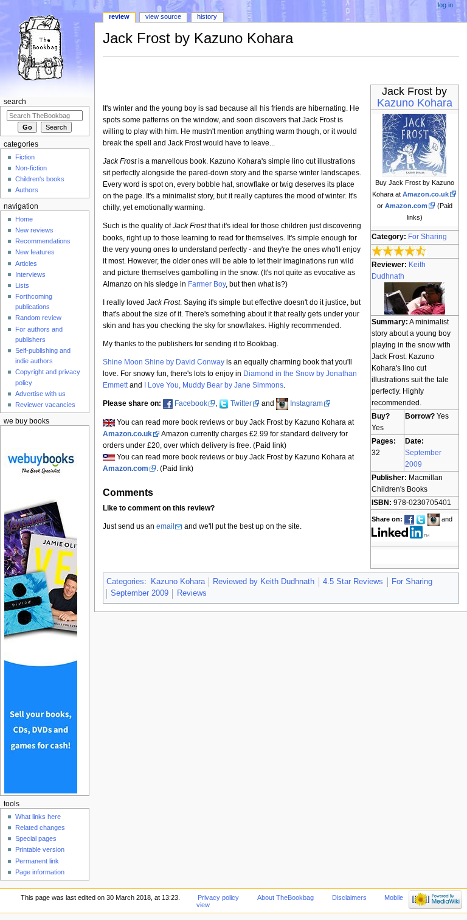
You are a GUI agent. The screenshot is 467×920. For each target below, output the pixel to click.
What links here (38, 816)
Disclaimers (349, 897)
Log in (445, 5)
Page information (39, 872)
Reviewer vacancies (45, 404)
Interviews (30, 274)
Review (119, 16)
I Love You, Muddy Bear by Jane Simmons (213, 385)
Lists (22, 285)
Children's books (39, 179)
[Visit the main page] (47, 47)
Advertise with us (40, 393)
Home (24, 219)
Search (15, 101)
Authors (26, 189)
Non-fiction (31, 168)
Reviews (192, 593)
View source (163, 16)
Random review (38, 317)
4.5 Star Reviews (353, 581)
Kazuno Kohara (414, 103)
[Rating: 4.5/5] (399, 250)
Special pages (36, 838)
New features (35, 252)
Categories (125, 581)
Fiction (25, 157)
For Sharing (427, 236)
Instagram (306, 403)
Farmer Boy (207, 284)
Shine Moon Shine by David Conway (163, 362)
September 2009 (139, 593)
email (165, 526)
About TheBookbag (285, 897)
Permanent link (37, 861)
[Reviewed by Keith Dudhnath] (414, 297)
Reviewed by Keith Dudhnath (263, 581)
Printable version (39, 849)
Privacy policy (218, 897)
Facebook (191, 403)
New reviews (34, 230)
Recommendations (43, 241)
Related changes (40, 827)
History (207, 16)
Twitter (241, 403)
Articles (26, 263)
